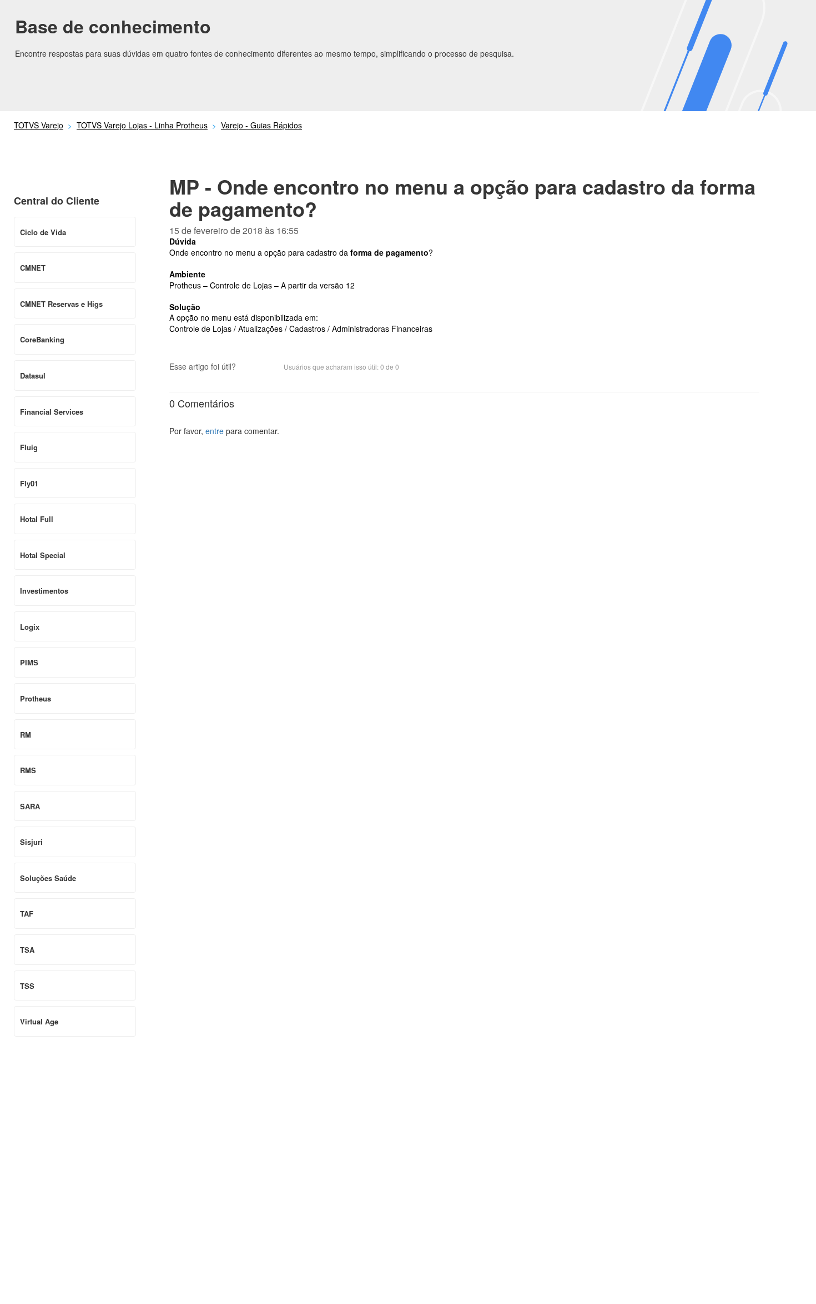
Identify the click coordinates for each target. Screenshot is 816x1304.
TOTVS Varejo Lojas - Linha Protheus (142, 125)
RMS (28, 770)
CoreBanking (42, 339)
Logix (29, 626)
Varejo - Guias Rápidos (261, 125)
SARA (30, 806)
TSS (27, 986)
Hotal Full (36, 519)
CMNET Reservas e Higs (61, 303)
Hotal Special (43, 555)
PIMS (29, 662)
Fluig (29, 447)
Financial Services (51, 411)
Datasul (33, 375)
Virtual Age (39, 1021)
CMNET (33, 267)
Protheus (35, 698)
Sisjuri (31, 842)
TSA (27, 949)
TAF (26, 913)
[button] (250, 368)
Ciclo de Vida (43, 232)
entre (214, 430)
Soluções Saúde (48, 878)
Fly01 (29, 483)
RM (25, 734)
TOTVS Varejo (38, 125)
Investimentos (44, 590)
